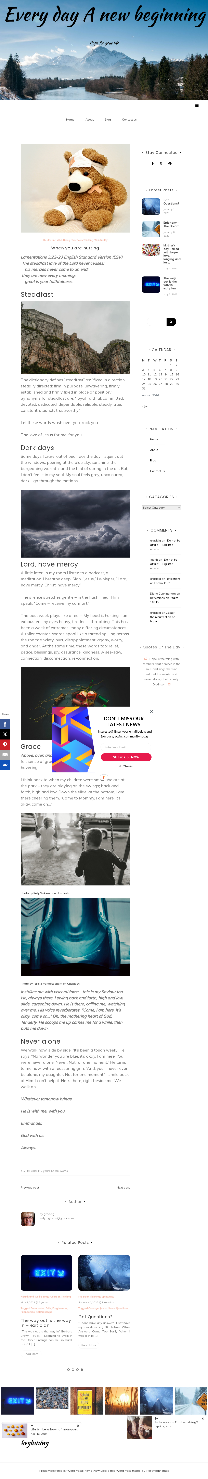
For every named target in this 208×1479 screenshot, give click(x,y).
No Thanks (125, 766)
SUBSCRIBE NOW (126, 757)
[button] (124, 721)
